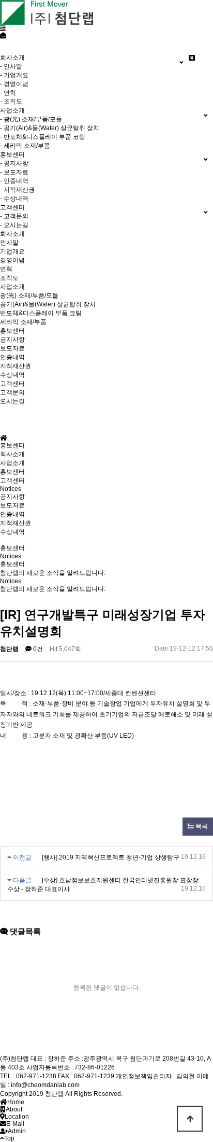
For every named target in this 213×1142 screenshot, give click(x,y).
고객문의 (12, 392)
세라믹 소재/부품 (23, 322)
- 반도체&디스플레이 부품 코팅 (42, 136)
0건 (37, 649)
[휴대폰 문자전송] (3, 35)
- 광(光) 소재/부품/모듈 (31, 119)
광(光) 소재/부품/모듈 (29, 295)
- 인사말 (11, 66)
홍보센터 (12, 330)
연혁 (6, 269)
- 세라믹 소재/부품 (25, 145)
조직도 (9, 277)
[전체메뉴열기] (3, 28)
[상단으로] (190, 1119)
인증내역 (12, 357)
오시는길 (12, 401)
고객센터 (12, 383)
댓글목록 (24, 931)
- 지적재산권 (17, 189)
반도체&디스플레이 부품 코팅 (41, 313)
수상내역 (12, 374)
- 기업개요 (14, 75)
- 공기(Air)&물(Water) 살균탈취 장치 (49, 128)
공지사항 (12, 339)
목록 (201, 826)
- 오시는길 (14, 225)
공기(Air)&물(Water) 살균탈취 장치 (48, 304)
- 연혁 (8, 92)
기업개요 (12, 251)
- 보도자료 (14, 172)
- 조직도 (11, 101)
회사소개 (12, 233)
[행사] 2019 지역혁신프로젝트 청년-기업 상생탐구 (110, 857)
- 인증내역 (14, 181)
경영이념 (12, 260)
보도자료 (12, 348)
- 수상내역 (14, 198)
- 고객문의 (14, 216)
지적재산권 (15, 366)
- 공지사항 (14, 163)
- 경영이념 (14, 84)
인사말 (9, 242)
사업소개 (12, 286)
